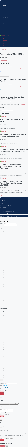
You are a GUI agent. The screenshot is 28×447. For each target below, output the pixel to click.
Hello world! (4, 63)
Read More (20, 69)
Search (2, 394)
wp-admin (10, 66)
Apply (2, 392)
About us (5, 11)
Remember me (5, 412)
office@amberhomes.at (8, 211)
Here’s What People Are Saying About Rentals (14, 80)
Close (6, 446)
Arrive (1, 223)
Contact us (5, 17)
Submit (2, 440)
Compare (2, 446)
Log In (2, 416)
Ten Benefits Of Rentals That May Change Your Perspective (11, 183)
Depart (1, 225)
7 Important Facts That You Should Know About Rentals (12, 98)
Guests (1, 383)
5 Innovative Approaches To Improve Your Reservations (10, 166)
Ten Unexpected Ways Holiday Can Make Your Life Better (14, 150)
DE (3, 29)
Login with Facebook (5, 403)
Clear (2, 380)
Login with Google (14, 403)
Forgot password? (4, 414)
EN (3, 23)
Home (4, 5)
